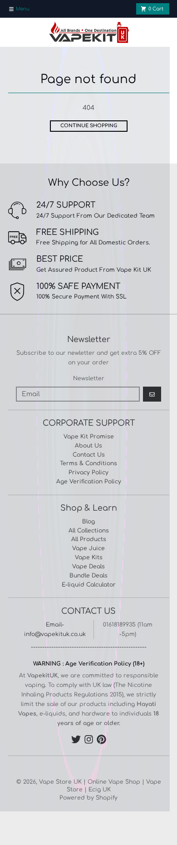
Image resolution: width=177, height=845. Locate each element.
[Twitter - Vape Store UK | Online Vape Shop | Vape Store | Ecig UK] (76, 739)
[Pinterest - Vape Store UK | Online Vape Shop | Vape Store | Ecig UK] (101, 739)
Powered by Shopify (88, 798)
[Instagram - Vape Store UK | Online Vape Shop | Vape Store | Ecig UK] (88, 739)
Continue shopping (88, 125)
